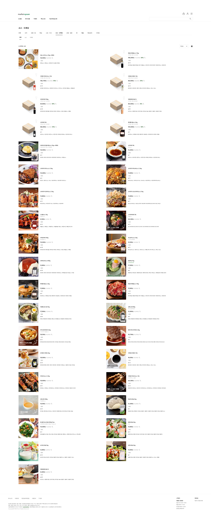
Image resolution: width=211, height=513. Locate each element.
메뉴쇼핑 (43, 19)
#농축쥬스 (146, 134)
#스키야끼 (157, 226)
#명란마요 (130, 272)
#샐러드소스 (162, 411)
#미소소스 (153, 249)
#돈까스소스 (46, 180)
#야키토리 (164, 388)
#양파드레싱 (130, 457)
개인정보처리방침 (25, 498)
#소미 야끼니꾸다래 (149, 342)
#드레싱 (144, 111)
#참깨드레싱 (134, 111)
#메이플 (134, 134)
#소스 (155, 88)
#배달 (69, 111)
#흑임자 (135, 411)
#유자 (51, 365)
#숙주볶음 (130, 65)
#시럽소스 (69, 272)
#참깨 (134, 434)
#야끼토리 (57, 388)
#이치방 (64, 88)
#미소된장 (79, 434)
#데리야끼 (164, 65)
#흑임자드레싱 (131, 411)
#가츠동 (66, 342)
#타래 (144, 342)
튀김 (41, 33)
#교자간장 (47, 134)
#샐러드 (150, 111)
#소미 (163, 342)
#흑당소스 (64, 157)
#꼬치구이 (139, 388)
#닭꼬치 (71, 388)
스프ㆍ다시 (49, 33)
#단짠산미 (51, 63)
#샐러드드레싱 (159, 111)
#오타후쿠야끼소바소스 (156, 180)
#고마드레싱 (140, 111)
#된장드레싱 (69, 434)
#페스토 (53, 318)
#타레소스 (59, 111)
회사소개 (10, 498)
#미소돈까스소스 (131, 249)
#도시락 (70, 226)
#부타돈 (54, 111)
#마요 (150, 272)
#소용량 (54, 63)
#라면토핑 (67, 318)
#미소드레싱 (51, 434)
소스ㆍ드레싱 (59, 33)
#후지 (53, 342)
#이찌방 (41, 88)
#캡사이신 (64, 226)
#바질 (41, 318)
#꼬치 (74, 388)
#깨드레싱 (46, 411)
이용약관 (17, 498)
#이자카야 (147, 65)
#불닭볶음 (56, 226)
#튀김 (141, 88)
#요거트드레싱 (43, 457)
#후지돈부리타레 (43, 342)
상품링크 (62, 59)
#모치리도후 (49, 157)
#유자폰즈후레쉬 (43, 365)
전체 (20, 33)
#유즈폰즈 (134, 88)
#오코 (159, 203)
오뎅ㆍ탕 (33, 33)
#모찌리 (155, 134)
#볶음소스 (143, 65)
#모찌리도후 (150, 134)
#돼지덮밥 (47, 111)
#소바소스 (143, 180)
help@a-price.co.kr (35, 505)
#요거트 (47, 457)
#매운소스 (47, 226)
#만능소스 (42, 63)
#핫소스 (60, 226)
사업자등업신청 (53, 19)
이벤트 (35, 19)
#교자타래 (68, 134)
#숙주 (139, 65)
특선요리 (90, 33)
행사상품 (27, 19)
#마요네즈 (134, 272)
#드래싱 (73, 365)
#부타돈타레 (42, 111)
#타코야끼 (48, 203)
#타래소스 (47, 388)
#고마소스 (130, 111)
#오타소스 (64, 180)
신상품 (20, 19)
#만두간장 (55, 134)
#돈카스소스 (142, 249)
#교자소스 (42, 134)
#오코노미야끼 (138, 203)
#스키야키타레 (131, 226)
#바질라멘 (45, 318)
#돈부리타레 (49, 342)
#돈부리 (62, 342)
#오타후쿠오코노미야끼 (150, 203)
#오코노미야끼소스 (131, 203)
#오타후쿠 (60, 180)
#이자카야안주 (152, 65)
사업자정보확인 (26, 507)
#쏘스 (152, 88)
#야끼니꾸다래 (159, 342)
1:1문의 (40, 498)
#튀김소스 (47, 63)
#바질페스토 (57, 318)
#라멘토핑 (49, 318)
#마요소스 (153, 272)
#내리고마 (54, 411)
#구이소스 (60, 88)
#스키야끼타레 (151, 226)
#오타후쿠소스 (54, 180)
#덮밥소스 (66, 111)
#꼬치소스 (56, 88)
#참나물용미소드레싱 (44, 434)
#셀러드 (154, 111)
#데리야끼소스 (158, 65)
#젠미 (154, 342)
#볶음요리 (73, 88)
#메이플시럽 (64, 272)
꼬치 (26, 33)
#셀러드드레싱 (157, 411)
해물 (82, 33)
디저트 (98, 33)
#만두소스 (51, 134)
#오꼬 (156, 203)
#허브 (70, 318)
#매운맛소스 (51, 226)
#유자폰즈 (130, 88)
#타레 (60, 342)
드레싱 (31, 37)
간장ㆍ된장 (69, 33)
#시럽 (138, 134)
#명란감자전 (158, 272)
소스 (26, 37)
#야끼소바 (136, 180)
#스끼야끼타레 (145, 226)
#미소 (157, 249)
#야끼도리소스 (46, 88)
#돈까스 (41, 180)
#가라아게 (144, 88)
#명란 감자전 (163, 272)
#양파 (134, 457)
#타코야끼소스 (43, 203)
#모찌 (45, 157)
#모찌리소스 (130, 134)
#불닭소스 (42, 226)
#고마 (146, 434)
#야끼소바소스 (131, 180)
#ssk (147, 111)
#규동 (62, 111)
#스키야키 (140, 226)
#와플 (158, 134)
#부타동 (51, 111)
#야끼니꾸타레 (131, 342)
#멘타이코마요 (145, 272)
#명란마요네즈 (139, 272)
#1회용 (58, 63)
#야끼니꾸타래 (137, 342)
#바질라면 (62, 318)
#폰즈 (138, 88)
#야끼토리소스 (52, 388)
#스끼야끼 (136, 226)
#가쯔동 (56, 342)
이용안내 (34, 498)
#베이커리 (141, 134)
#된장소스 (65, 434)
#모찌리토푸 (54, 157)
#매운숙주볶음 (135, 65)
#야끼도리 (67, 388)
